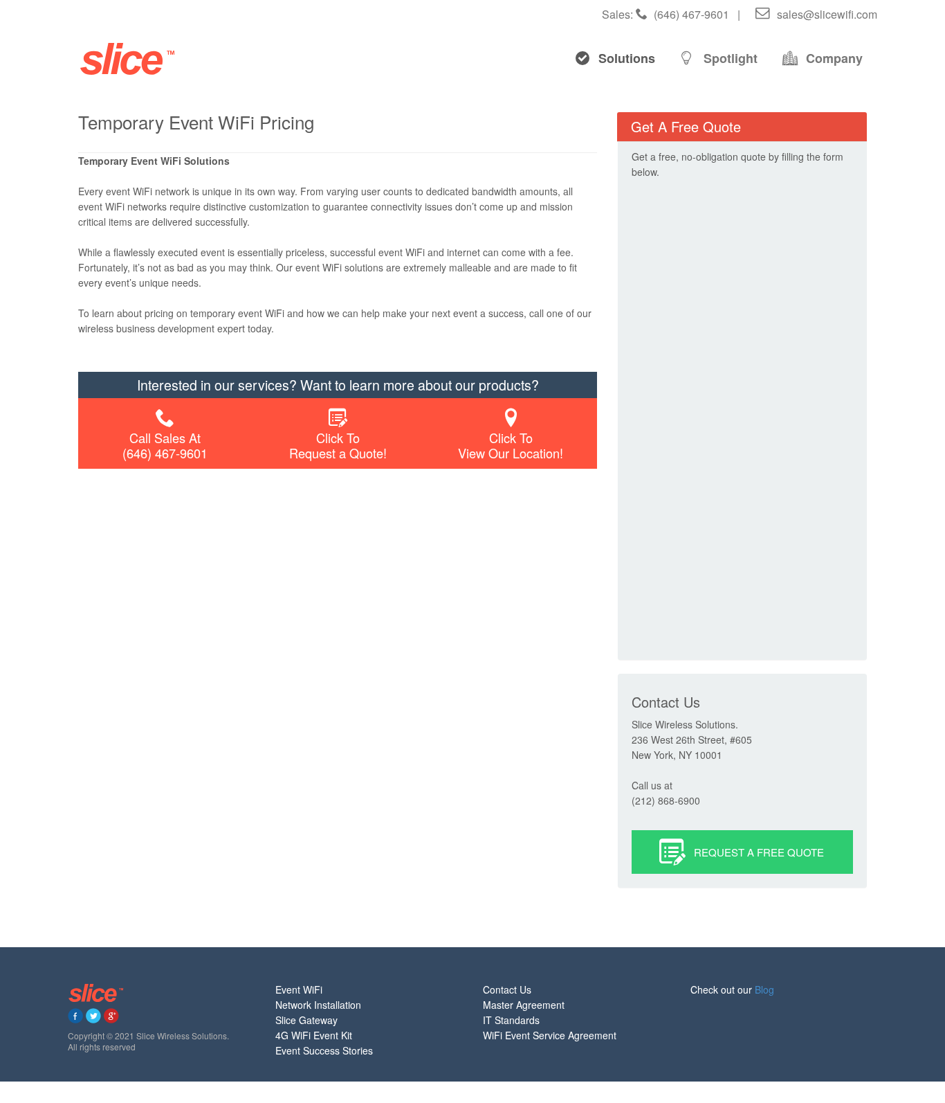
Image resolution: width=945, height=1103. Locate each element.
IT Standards (511, 1020)
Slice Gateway (306, 1020)
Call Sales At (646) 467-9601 (165, 445)
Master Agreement (524, 1005)
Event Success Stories (324, 1050)
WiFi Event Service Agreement (549, 1035)
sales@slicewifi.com (825, 14)
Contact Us (507, 989)
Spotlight (731, 58)
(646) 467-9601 (690, 14)
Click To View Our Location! (510, 445)
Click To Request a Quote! (338, 445)
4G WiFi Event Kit (313, 1035)
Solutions (626, 58)
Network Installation (318, 1005)
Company (834, 58)
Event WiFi (298, 989)
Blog (764, 989)
